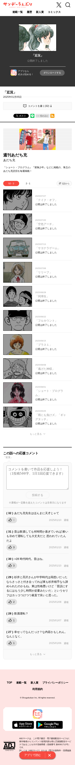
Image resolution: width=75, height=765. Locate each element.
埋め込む (44, 116)
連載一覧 (17, 11)
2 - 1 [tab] (28, 183)
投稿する (37, 495)
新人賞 (40, 11)
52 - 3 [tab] (11, 183)
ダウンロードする (52, 72)
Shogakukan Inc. (30, 698)
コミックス (54, 11)
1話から (66, 183)
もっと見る (36, 434)
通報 (66, 520)
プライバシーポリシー (55, 682)
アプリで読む (32, 755)
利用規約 (37, 689)
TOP (9, 682)
